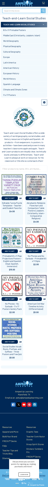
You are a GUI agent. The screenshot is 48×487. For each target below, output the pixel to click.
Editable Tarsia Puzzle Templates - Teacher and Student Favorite (12, 205)
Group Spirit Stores (35, 444)
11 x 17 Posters (9, 95)
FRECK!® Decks (9, 441)
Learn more (24, 474)
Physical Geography (12, 46)
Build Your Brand (9, 436)
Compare (20, 198)
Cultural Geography (11, 51)
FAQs (4, 446)
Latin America (9, 62)
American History (11, 68)
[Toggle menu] (3, 3)
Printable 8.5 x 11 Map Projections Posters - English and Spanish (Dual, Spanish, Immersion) (12, 261)
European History (11, 73)
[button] (44, 102)
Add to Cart (10, 198)
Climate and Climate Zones (15, 89)
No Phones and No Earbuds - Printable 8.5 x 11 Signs (36, 258)
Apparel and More (10, 431)
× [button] (38, 457)
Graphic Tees (32, 431)
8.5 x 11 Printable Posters (14, 30)
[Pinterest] (29, 404)
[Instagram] (34, 404)
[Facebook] (13, 404)
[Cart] (44, 3)
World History (9, 78)
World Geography (11, 41)
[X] (18, 404)
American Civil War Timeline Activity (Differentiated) (36, 306)
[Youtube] (24, 404)
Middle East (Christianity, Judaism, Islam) (21, 35)
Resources (7, 427)
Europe (6, 57)
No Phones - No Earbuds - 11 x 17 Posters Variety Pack (12, 306)
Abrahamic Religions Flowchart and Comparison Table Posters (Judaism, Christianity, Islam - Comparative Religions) (36, 211)
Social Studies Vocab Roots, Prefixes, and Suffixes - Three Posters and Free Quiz (12, 350)
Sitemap (6, 458)
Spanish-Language (11, 84)
